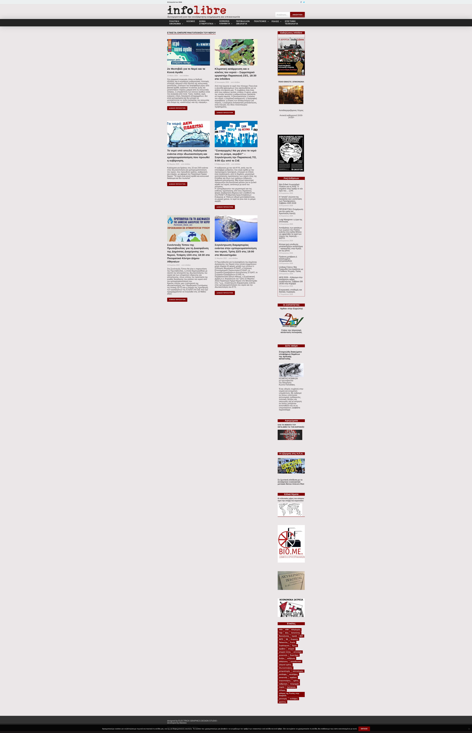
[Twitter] (304, 2)
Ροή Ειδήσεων (291, 178)
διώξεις (282, 658)
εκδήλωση (291, 658)
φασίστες (282, 702)
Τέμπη (294, 645)
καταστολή (283, 677)
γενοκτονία (283, 655)
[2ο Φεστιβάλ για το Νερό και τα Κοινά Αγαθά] (188, 53)
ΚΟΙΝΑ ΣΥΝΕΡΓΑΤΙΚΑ (206, 22)
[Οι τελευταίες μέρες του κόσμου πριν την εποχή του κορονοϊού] (290, 515)
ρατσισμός (283, 699)
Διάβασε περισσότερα (177, 108)
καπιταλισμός (298, 671)
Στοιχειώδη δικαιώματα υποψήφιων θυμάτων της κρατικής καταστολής (290, 355)
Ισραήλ (294, 636)
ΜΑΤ (301, 636)
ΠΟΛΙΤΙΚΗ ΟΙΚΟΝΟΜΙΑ (175, 22)
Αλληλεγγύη (295, 630)
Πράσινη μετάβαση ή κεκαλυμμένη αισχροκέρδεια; (288, 259)
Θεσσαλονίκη (284, 636)
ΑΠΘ (287, 630)
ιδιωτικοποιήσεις (285, 668)
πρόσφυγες (291, 687)
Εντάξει (364, 729)
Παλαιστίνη (283, 642)
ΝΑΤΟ (281, 639)
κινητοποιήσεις (285, 681)
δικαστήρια (294, 655)
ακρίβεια (282, 649)
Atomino (183, 723)
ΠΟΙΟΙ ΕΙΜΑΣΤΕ (284, 82)
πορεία (281, 687)
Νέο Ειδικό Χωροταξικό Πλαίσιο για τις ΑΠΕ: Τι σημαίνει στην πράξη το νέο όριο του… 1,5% (291, 187)
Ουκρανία (294, 639)
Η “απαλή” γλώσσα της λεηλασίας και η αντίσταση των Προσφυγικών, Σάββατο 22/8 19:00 (290, 200)
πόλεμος (282, 690)
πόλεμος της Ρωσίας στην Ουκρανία (289, 694)
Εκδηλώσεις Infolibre (291, 33)
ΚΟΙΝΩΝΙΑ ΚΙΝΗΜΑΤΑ (224, 22)
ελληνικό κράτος (285, 665)
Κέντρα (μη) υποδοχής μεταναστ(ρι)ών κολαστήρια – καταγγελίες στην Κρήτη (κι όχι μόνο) (291, 247)
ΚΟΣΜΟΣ (190, 21)
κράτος (296, 681)
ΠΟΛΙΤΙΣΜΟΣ (260, 21)
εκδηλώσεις (283, 661)
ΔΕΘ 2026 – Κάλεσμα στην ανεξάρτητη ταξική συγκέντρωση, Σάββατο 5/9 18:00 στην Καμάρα (291, 280)
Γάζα (280, 633)
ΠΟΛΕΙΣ (275, 21)
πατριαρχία (294, 684)
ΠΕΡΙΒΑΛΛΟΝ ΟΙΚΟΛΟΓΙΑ (243, 22)
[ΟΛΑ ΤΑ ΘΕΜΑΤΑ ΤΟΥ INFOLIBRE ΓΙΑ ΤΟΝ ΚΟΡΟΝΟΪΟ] (290, 439)
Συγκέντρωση (284, 645)
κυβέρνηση (283, 684)
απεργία (291, 649)
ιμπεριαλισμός (284, 671)
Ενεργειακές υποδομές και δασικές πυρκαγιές (290, 291)
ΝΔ (287, 639)
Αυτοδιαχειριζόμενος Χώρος (291, 110)
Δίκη (286, 633)
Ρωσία (292, 642)
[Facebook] (301, 2)
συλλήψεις (294, 699)
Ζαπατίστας (295, 633)
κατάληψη (283, 674)
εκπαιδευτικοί (295, 661)
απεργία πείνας (285, 652)
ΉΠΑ (281, 630)
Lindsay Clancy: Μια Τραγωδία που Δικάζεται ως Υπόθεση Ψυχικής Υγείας (291, 269)
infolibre (186, 76)
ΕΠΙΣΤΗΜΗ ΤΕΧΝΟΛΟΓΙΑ (291, 22)
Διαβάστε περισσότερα (289, 409)
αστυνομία (297, 652)
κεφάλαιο (293, 677)
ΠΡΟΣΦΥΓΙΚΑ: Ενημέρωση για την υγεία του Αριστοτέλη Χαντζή (291, 211)
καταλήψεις (293, 674)
